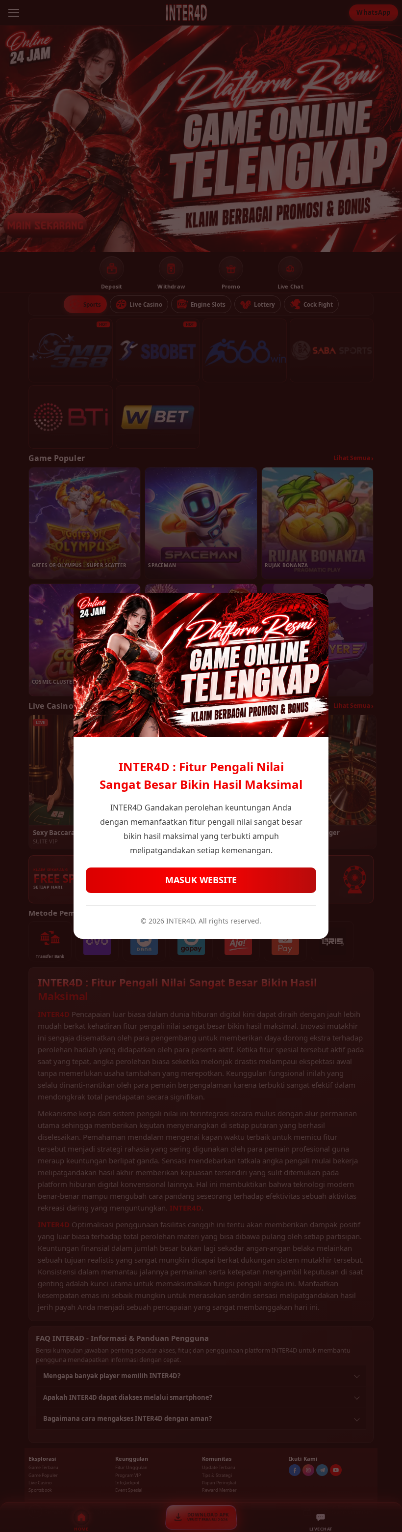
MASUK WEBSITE (201, 880)
